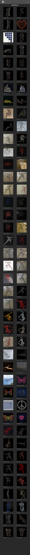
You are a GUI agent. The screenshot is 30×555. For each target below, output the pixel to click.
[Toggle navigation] (28, 2)
